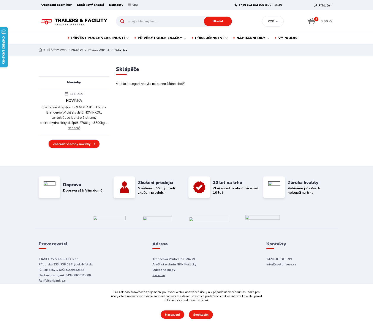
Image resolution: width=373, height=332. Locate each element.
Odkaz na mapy (163, 270)
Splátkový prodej (90, 5)
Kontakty (116, 5)
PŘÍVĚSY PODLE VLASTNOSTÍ (98, 38)
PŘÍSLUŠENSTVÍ (209, 38)
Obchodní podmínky (56, 5)
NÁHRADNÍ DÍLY (251, 38)
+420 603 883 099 (251, 5)
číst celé (74, 128)
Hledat (218, 21)
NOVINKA (74, 100)
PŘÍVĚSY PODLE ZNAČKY (160, 38)
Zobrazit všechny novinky (71, 144)
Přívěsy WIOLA (98, 50)
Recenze (158, 275)
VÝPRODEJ (287, 38)
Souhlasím (201, 315)
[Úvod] (73, 21)
